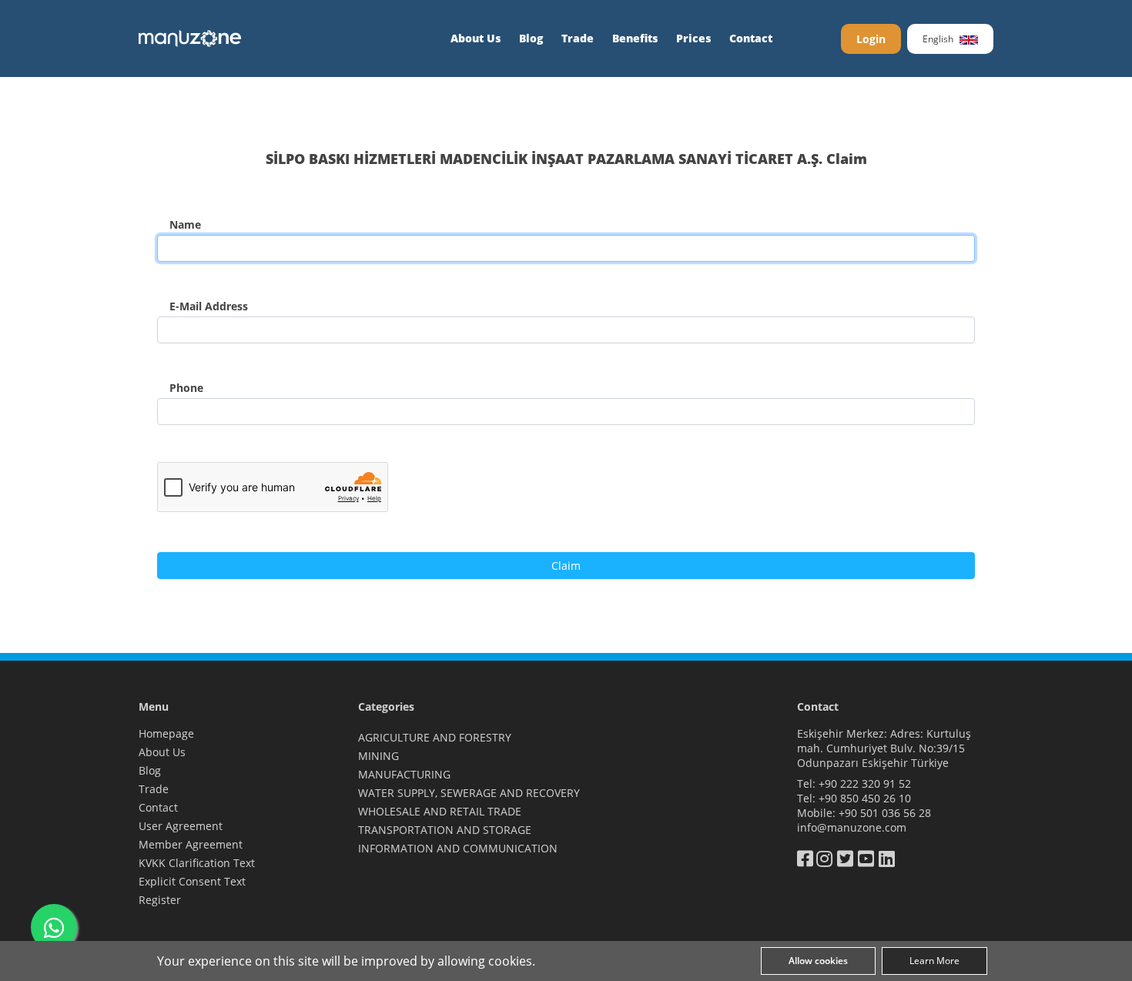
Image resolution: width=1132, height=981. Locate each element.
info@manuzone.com (851, 827)
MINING (378, 755)
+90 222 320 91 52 (865, 783)
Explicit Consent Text (192, 881)
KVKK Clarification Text (197, 862)
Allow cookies (818, 960)
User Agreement (181, 826)
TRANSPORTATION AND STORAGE (444, 829)
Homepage (166, 733)
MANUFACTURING (404, 774)
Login (871, 39)
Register (160, 899)
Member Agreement (191, 844)
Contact (750, 38)
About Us (475, 38)
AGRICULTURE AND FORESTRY (434, 737)
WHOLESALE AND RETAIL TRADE (439, 811)
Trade (577, 38)
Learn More (934, 960)
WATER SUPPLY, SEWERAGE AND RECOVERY (469, 792)
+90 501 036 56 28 (885, 812)
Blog (531, 38)
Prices (693, 38)
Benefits (635, 38)
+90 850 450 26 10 (865, 798)
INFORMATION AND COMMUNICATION (458, 848)
